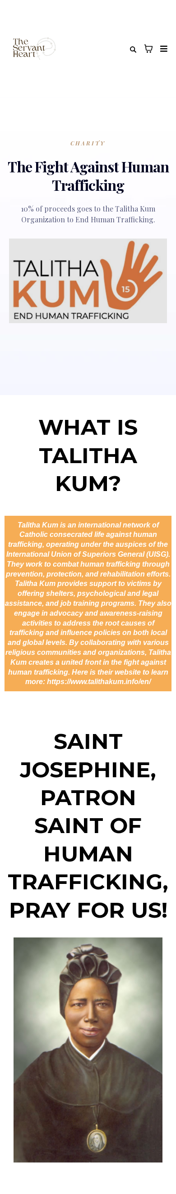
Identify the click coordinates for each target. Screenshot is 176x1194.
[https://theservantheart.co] (33, 48)
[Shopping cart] (148, 48)
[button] (162, 48)
